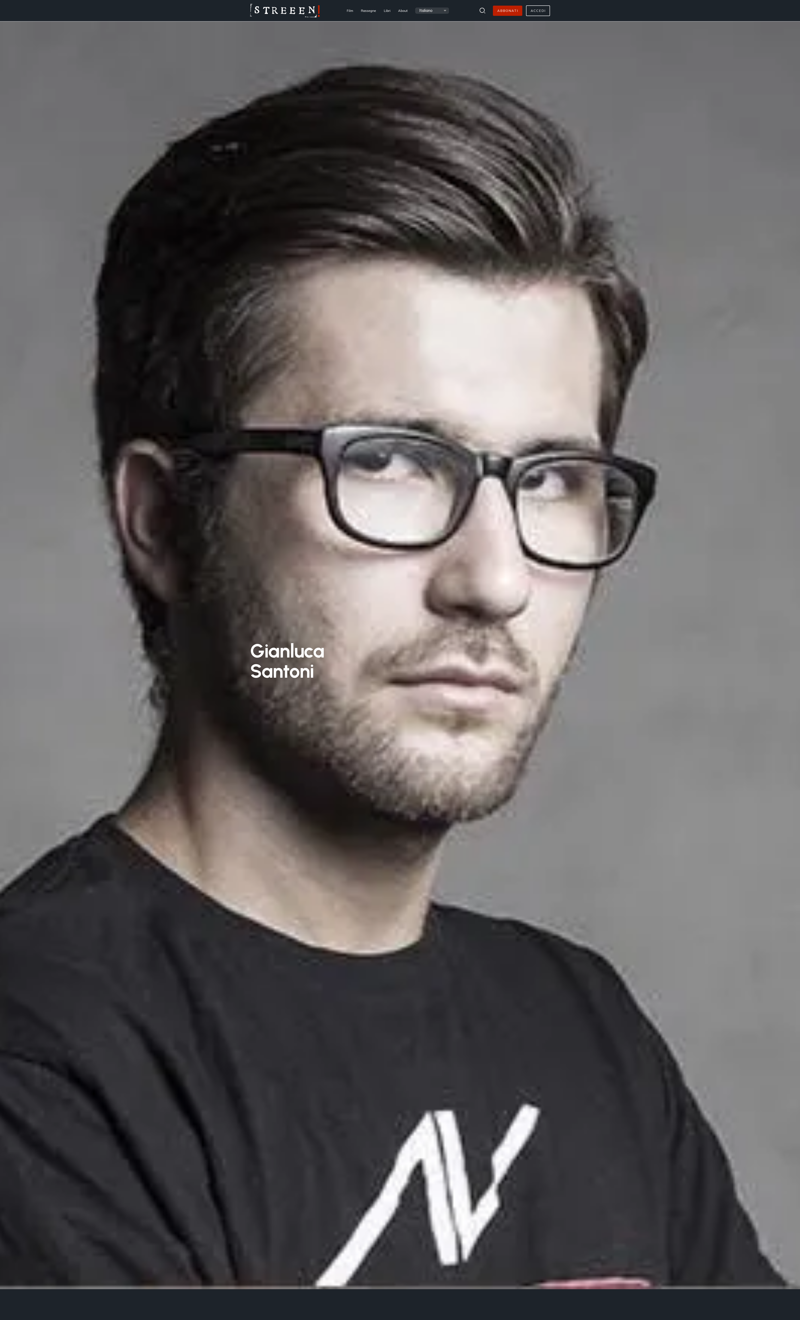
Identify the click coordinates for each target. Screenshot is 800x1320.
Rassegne (368, 11)
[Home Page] (285, 10)
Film (350, 11)
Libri (387, 11)
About (403, 11)
